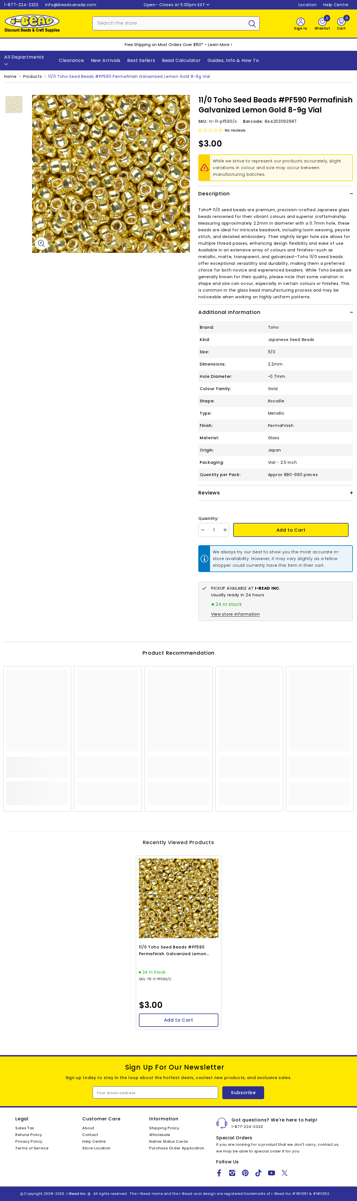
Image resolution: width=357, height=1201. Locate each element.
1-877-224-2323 (21, 5)
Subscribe (243, 1092)
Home (10, 76)
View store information (235, 614)
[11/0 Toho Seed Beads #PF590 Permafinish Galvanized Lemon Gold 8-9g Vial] (178, 898)
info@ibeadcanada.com (71, 5)
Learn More (219, 44)
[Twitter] (284, 1173)
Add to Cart (291, 530)
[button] (210, 130)
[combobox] (169, 23)
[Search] (176, 23)
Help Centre (336, 5)
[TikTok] (258, 1173)
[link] (37, 771)
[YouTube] (271, 1173)
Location (307, 5)
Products (32, 76)
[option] (111, 174)
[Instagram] (232, 1173)
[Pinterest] (245, 1173)
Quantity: (208, 518)
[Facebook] (219, 1173)
